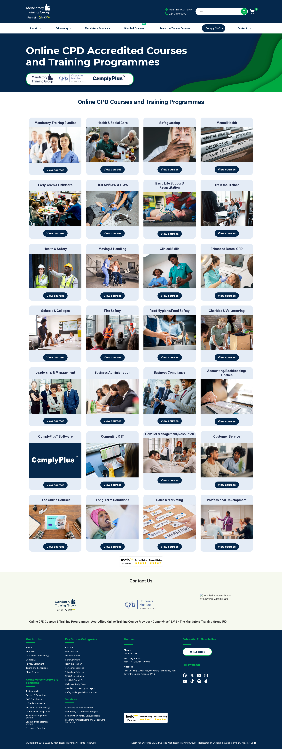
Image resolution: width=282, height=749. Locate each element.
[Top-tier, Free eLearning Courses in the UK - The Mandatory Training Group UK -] (65, 605)
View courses (55, 170)
